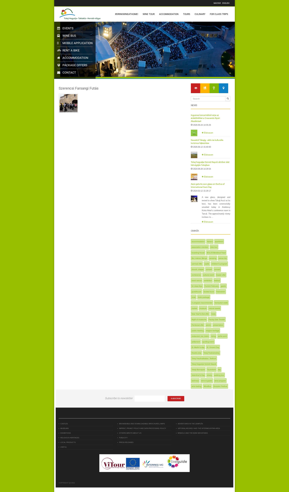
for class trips (197, 286)
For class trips (219, 14)
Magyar (217, 3)
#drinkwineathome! (126, 14)
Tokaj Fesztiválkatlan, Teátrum (204, 358)
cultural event (208, 275)
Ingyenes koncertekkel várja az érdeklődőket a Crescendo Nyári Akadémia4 (205, 118)
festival (217, 280)
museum (203, 308)
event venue (197, 280)
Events (67, 28)
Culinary (200, 14)
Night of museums (199, 319)
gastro (223, 286)
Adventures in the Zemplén (190, 424)
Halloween (220, 291)
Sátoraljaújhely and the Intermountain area (199, 428)
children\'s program (219, 263)
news (213, 314)
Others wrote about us (130, 433)
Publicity (123, 438)
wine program (220, 380)
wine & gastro (206, 380)
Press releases (126, 442)
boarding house (198, 252)
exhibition (208, 280)
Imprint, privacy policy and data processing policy (142, 428)
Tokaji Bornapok (198, 369)
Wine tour (149, 14)
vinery (209, 375)
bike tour (214, 247)
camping (212, 258)
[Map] (223, 88)
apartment (219, 241)
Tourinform (211, 369)
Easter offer (221, 275)
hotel (194, 297)
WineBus (207, 386)
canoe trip (223, 258)
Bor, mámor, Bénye (199, 258)
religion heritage (212, 330)
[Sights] (195, 88)
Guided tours (209, 291)
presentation (218, 325)
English (226, 3)
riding (213, 336)
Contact (69, 72)
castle (206, 263)
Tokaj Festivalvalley (211, 352)
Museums (64, 428)
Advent (210, 241)
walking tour (219, 375)
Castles (64, 424)
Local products (68, 442)
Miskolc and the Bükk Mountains (193, 433)
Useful (63, 447)
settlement (196, 341)
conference (196, 275)
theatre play (196, 352)
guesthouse (196, 291)
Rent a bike (70, 50)
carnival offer (197, 263)
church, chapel (198, 269)
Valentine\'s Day (198, 375)
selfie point (222, 336)
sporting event (208, 341)
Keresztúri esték (221, 302)
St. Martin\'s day (198, 347)
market (194, 308)
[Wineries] (214, 88)
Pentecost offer (198, 325)
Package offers (74, 65)
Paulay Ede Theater (217, 319)
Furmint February (212, 286)
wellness (195, 380)
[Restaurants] (205, 88)
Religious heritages (69, 438)
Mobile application (77, 43)
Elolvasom (208, 133)
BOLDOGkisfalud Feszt (216, 252)
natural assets (214, 308)
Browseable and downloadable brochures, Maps (142, 424)
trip (219, 369)
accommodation (198, 241)
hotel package (204, 297)
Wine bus (69, 35)
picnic (208, 325)
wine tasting (196, 386)
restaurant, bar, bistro (200, 336)
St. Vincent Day (213, 347)
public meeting (198, 330)
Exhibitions (65, 433)
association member (200, 247)
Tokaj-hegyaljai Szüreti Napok (204, 364)
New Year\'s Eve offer (200, 314)
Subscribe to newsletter (119, 398)
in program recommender (202, 302)
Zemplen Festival (220, 386)
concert (209, 269)
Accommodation (169, 14)
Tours (186, 14)
